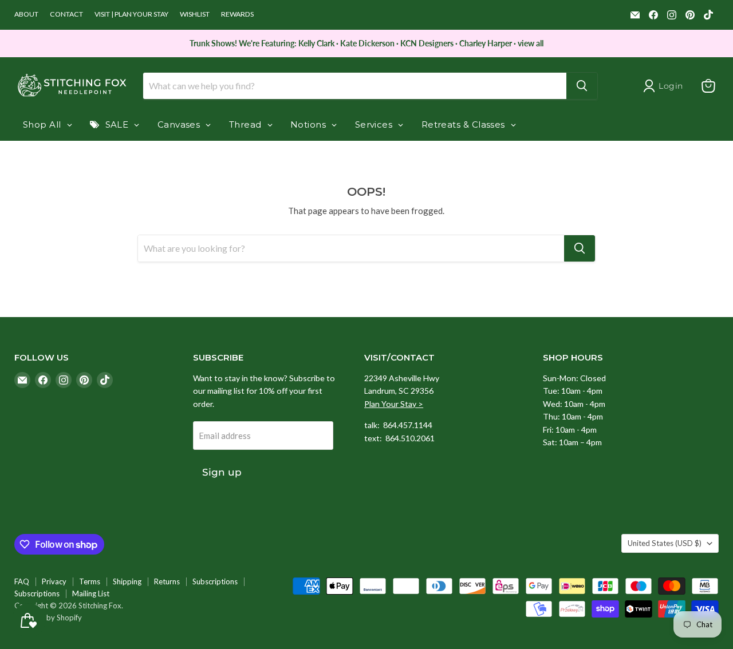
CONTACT (66, 14)
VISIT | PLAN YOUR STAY (131, 14)
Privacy (54, 581)
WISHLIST (195, 14)
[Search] (581, 86)
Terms (89, 581)
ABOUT (26, 14)
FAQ (21, 581)
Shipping (127, 581)
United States (665, 543)
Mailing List (90, 593)
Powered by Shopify (48, 617)
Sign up (222, 472)
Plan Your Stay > (393, 404)
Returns (167, 581)
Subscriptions (215, 581)
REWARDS (237, 14)
